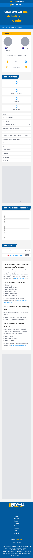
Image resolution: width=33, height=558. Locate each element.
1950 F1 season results (18, 346)
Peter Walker (15, 27)
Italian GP (13, 1)
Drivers (8, 27)
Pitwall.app (19, 539)
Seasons (16, 519)
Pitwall (3, 27)
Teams (16, 526)
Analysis (16, 533)
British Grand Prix (16, 255)
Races (16, 521)
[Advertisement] (16, 183)
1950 (21, 27)
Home (16, 516)
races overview (19, 278)
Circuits (16, 528)
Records (16, 531)
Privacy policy (17, 543)
